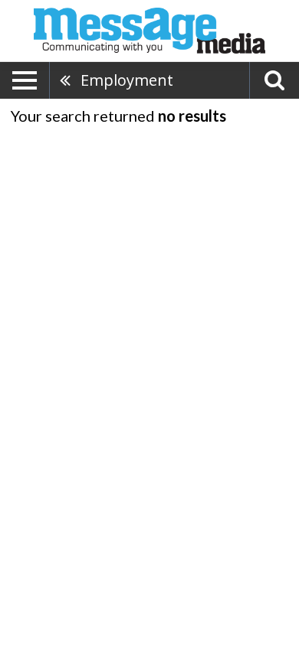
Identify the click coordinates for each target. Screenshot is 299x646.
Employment (126, 80)
